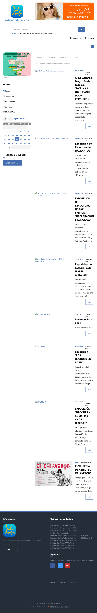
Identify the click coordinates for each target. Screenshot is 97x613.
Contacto (73, 582)
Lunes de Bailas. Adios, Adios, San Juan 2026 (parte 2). (71, 535)
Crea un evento (13, 163)
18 (13, 139)
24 (9, 143)
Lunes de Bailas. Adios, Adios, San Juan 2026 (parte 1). (71, 538)
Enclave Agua (36, 33)
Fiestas (29, 33)
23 (5, 143)
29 (29, 143)
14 (25, 135)
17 (9, 139)
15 (29, 135)
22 (29, 139)
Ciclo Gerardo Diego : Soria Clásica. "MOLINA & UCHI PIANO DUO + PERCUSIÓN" (83, 88)
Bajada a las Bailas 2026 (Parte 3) (63, 545)
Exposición (64, 57)
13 (21, 135)
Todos (39, 57)
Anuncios (63, 582)
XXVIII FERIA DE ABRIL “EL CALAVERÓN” (83, 470)
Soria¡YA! (44, 33)
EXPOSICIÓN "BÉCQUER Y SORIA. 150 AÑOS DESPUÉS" (82, 416)
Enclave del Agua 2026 (59, 533)
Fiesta (76, 57)
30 (5, 147)
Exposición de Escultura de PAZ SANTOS (83, 147)
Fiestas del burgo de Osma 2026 (62, 525)
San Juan (23, 33)
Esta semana (10, 101)
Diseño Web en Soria (59, 607)
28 (25, 143)
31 (9, 147)
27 (21, 143)
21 (25, 139)
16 (5, 139)
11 (13, 135)
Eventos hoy (10, 96)
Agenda (50, 33)
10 (9, 135)
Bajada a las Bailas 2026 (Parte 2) (63, 548)
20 (21, 139)
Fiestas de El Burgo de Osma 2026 (63, 528)
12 (17, 135)
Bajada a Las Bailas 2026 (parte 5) (63, 540)
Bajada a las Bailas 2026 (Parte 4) (63, 543)
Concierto (51, 57)
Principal (53, 582)
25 (13, 143)
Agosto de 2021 (20, 119)
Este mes (8, 107)
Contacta (9, 549)
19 (17, 139)
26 (17, 143)
